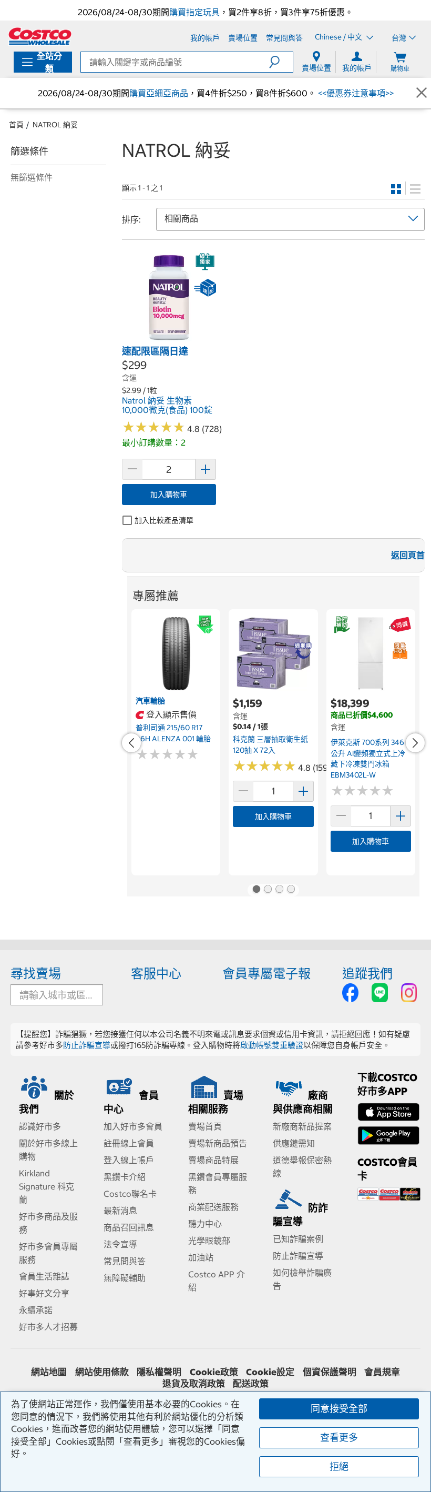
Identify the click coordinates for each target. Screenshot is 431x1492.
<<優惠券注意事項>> (355, 93)
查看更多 (339, 1437)
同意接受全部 (339, 1409)
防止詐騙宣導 (86, 1045)
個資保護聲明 (329, 1372)
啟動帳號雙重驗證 (271, 1045)
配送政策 (251, 1383)
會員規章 (382, 1372)
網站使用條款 (102, 1372)
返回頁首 (408, 555)
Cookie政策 (214, 1372)
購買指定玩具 (194, 12)
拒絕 (339, 1466)
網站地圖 (49, 1372)
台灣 (399, 38)
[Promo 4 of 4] (290, 890)
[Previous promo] (131, 743)
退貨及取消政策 (193, 1383)
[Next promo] (415, 743)
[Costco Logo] (40, 36)
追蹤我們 (367, 973)
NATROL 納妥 (55, 124)
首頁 (16, 124)
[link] (169, 339)
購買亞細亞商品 (158, 93)
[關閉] (421, 93)
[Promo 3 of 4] (279, 890)
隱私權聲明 (159, 1372)
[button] (281, 62)
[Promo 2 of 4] (267, 890)
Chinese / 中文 (339, 37)
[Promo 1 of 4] (256, 890)
